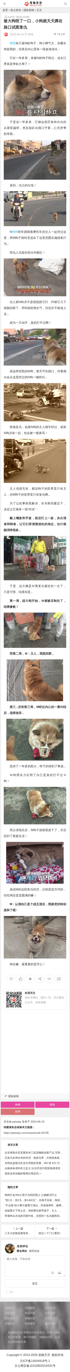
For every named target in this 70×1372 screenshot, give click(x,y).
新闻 (17, 1111)
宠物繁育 (30, 1323)
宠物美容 (50, 1318)
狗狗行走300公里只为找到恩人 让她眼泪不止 (31, 1194)
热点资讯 (15, 10)
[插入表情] (53, 1273)
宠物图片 (9, 1307)
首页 (5, 10)
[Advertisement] (35, 1056)
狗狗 (15, 231)
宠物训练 (30, 1318)
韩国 (13, 43)
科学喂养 (50, 1313)
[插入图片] (59, 1273)
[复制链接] (49, 979)
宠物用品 (9, 1323)
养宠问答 (30, 1313)
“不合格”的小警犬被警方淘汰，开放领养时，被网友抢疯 (37, 1205)
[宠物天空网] (35, 5)
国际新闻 (29, 10)
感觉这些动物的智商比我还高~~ (23, 1173)
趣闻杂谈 (50, 1323)
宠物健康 (9, 1318)
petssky (16, 1121)
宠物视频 (9, 1313)
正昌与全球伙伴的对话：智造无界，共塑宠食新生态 (35, 1157)
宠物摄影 (30, 1307)
